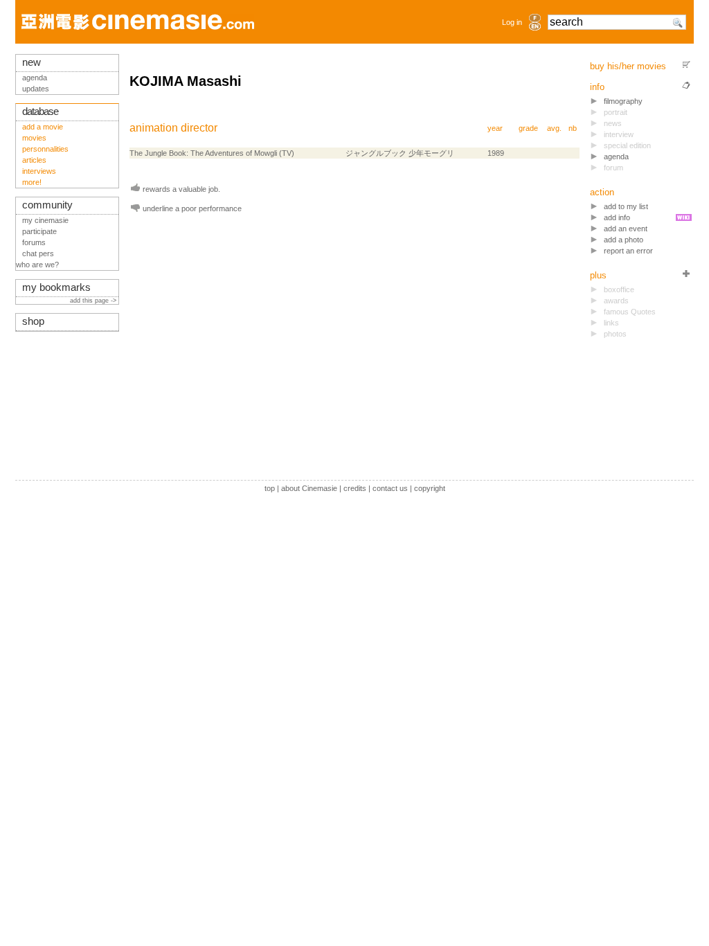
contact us (390, 488)
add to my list (626, 206)
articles (34, 160)
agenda (616, 156)
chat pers (38, 253)
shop (33, 321)
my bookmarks (56, 287)
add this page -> (94, 300)
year (495, 128)
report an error (628, 251)
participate (39, 231)
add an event (625, 228)
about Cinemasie (309, 488)
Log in (512, 22)
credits (354, 488)
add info (617, 217)
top (269, 488)
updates (35, 88)
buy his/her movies (628, 66)
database (40, 111)
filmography (623, 101)
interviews (39, 171)
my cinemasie (45, 220)
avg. (554, 128)
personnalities (45, 149)
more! (32, 182)
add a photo (623, 239)
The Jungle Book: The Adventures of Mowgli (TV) (211, 153)
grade (528, 128)
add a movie (42, 127)
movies (34, 138)
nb (572, 128)
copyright (429, 488)
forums (34, 242)
